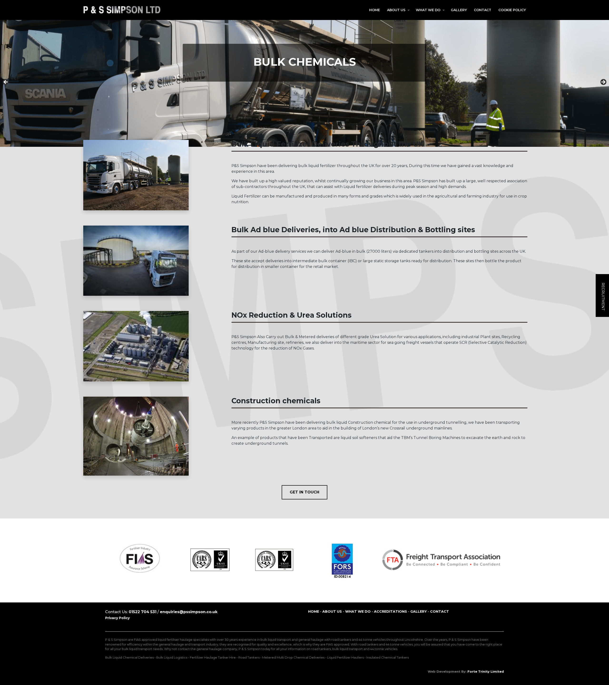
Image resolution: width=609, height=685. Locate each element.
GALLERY (418, 611)
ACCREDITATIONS (390, 611)
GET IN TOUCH (304, 492)
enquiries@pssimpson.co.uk (188, 612)
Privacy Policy (117, 618)
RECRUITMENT (603, 296)
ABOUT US (332, 611)
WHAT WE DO (358, 611)
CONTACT (439, 611)
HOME (313, 611)
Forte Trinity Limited (485, 671)
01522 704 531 (143, 612)
